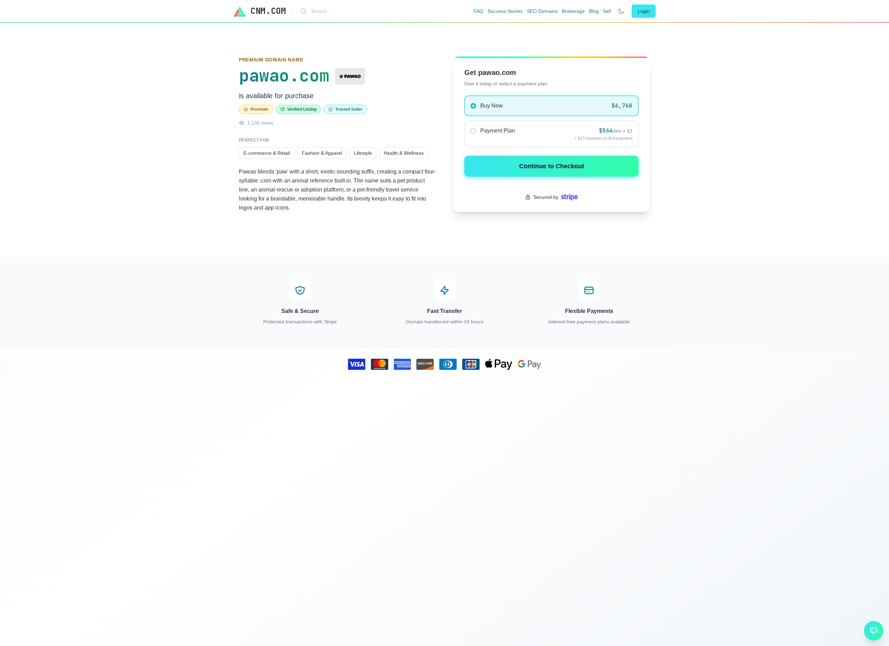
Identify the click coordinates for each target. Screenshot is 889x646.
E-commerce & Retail (266, 153)
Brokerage (573, 11)
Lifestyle (363, 153)
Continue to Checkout (551, 166)
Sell (607, 11)
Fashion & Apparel (322, 153)
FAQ (478, 11)
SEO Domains (542, 11)
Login (644, 11)
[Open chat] (873, 630)
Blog (594, 11)
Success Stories (505, 11)
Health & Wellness (404, 153)
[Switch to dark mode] (621, 11)
